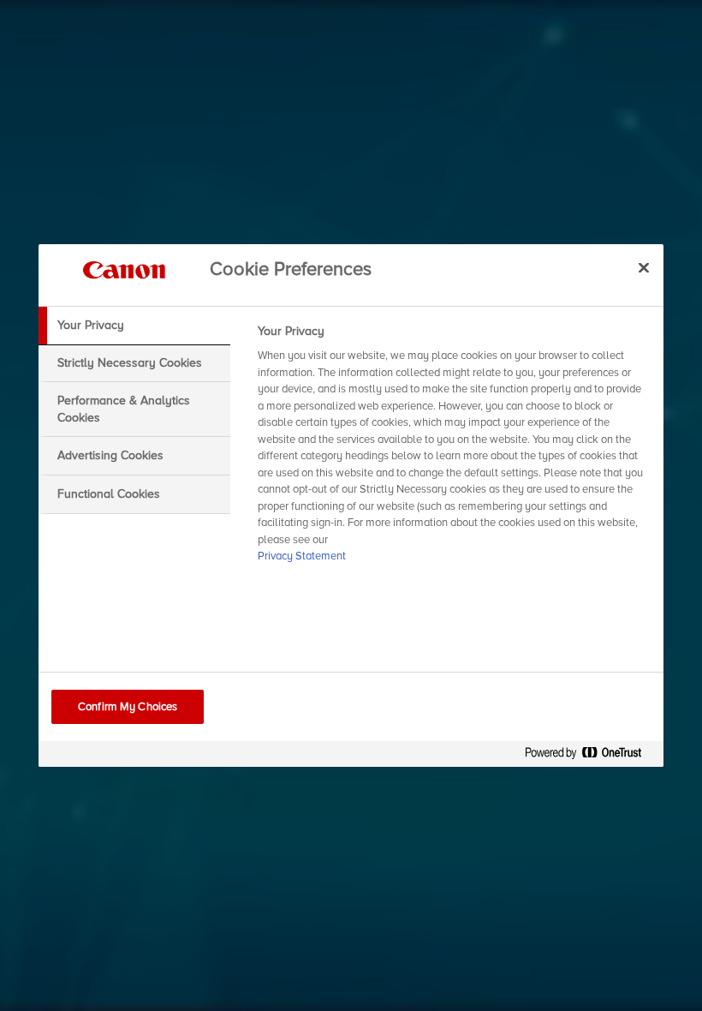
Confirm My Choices (127, 707)
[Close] (644, 267)
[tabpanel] (453, 449)
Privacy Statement (302, 556)
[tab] (134, 325)
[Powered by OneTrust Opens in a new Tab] (590, 756)
